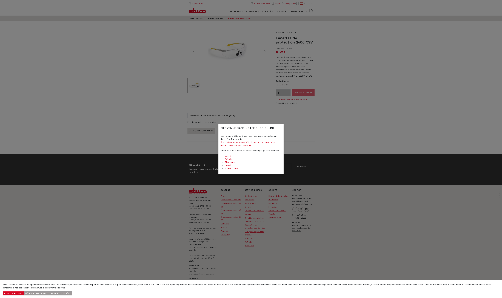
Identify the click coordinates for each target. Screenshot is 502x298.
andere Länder (231, 168)
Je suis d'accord (13, 293)
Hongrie (228, 165)
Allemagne (230, 162)
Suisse (228, 155)
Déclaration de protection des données (48, 293)
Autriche (229, 159)
